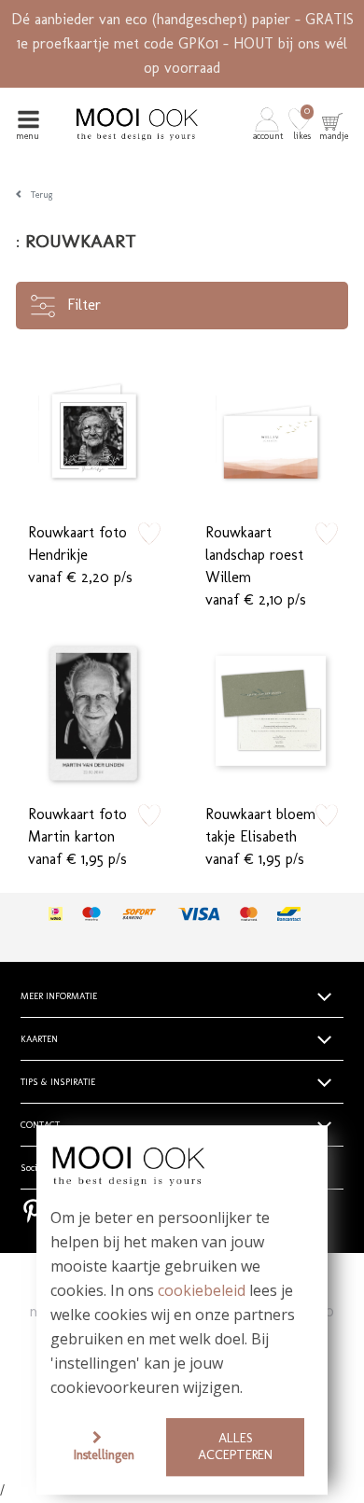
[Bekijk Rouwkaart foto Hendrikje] (93, 429)
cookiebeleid (201, 1291)
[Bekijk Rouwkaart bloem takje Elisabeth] (270, 710)
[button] (269, 123)
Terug (42, 195)
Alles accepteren (235, 1446)
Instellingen (104, 1454)
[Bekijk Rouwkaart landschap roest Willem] (270, 429)
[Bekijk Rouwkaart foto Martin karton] (93, 710)
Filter (82, 304)
